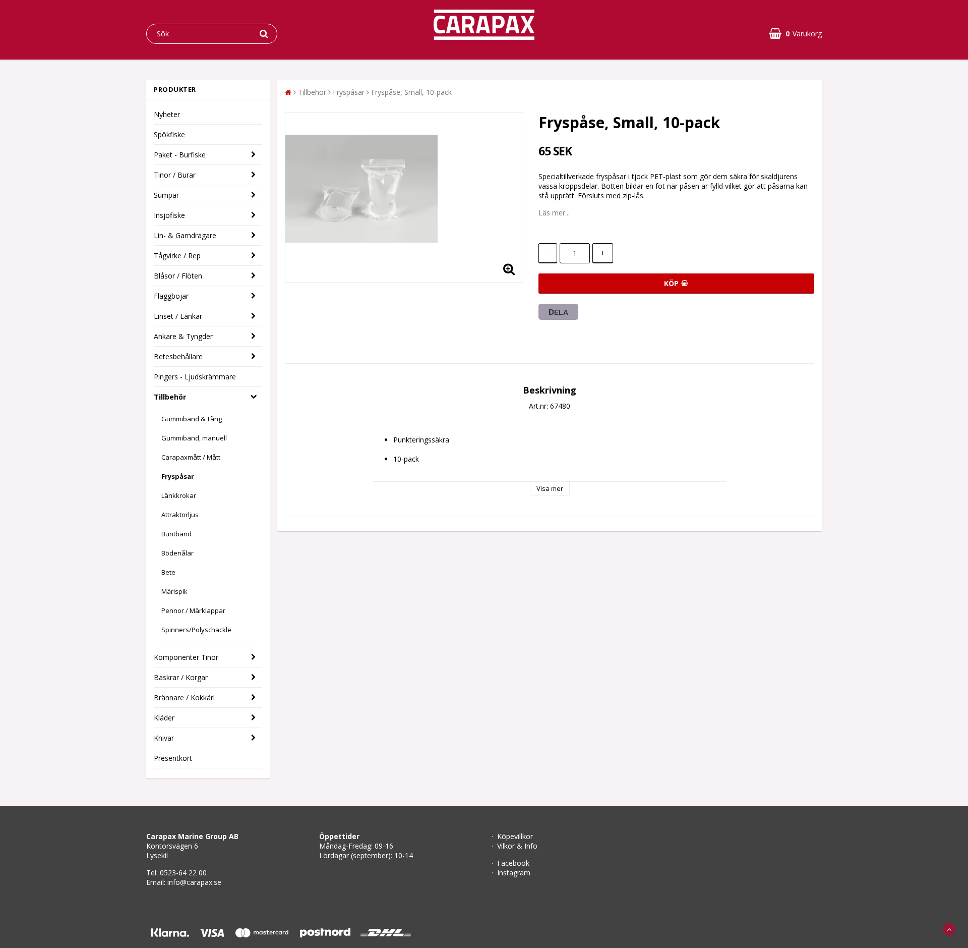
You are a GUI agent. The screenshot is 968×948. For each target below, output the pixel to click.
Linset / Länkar (178, 316)
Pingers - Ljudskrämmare (195, 376)
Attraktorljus (180, 514)
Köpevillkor (515, 836)
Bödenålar (177, 552)
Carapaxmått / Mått (190, 457)
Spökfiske (169, 134)
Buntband (176, 533)
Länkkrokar (178, 495)
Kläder (164, 717)
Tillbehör (170, 397)
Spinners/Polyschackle (196, 629)
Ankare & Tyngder (183, 336)
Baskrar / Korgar (181, 677)
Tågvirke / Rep (177, 255)
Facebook (513, 863)
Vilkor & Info (517, 846)
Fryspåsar (177, 476)
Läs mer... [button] (554, 212)
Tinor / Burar (175, 175)
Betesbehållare (178, 356)
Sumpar (166, 195)
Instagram (513, 872)
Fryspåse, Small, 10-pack (411, 92)
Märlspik (174, 591)
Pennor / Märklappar (193, 610)
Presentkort (173, 758)
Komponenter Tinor (186, 657)
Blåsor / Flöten (178, 276)
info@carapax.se (194, 882)
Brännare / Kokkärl (184, 697)
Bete (168, 572)
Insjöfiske (169, 215)
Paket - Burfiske (180, 154)
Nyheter (167, 114)
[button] (795, 33)
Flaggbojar (171, 296)
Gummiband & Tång (191, 418)
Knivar (164, 738)
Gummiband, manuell (194, 437)
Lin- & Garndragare (185, 235)
